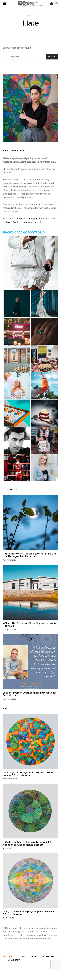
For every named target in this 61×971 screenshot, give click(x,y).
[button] (30, 262)
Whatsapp (14, 960)
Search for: (8, 52)
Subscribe (48, 956)
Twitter (18, 218)
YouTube (50, 218)
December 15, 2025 (10, 779)
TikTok (25, 222)
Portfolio (9, 956)
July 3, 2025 (7, 848)
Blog (34, 956)
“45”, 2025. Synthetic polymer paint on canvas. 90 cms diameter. (29, 913)
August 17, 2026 (9, 630)
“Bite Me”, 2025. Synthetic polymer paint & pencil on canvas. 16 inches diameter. (27, 843)
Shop (23, 956)
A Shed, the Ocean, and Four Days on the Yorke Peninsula (30, 624)
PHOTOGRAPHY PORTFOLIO (24, 232)
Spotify (16, 222)
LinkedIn (37, 222)
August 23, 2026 (9, 560)
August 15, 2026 (9, 699)
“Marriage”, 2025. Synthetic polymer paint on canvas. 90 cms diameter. (28, 774)
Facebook (39, 218)
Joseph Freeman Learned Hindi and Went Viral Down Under (29, 694)
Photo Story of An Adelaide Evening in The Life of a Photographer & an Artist (29, 555)
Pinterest (7, 222)
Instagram (28, 218)
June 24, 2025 (8, 918)
